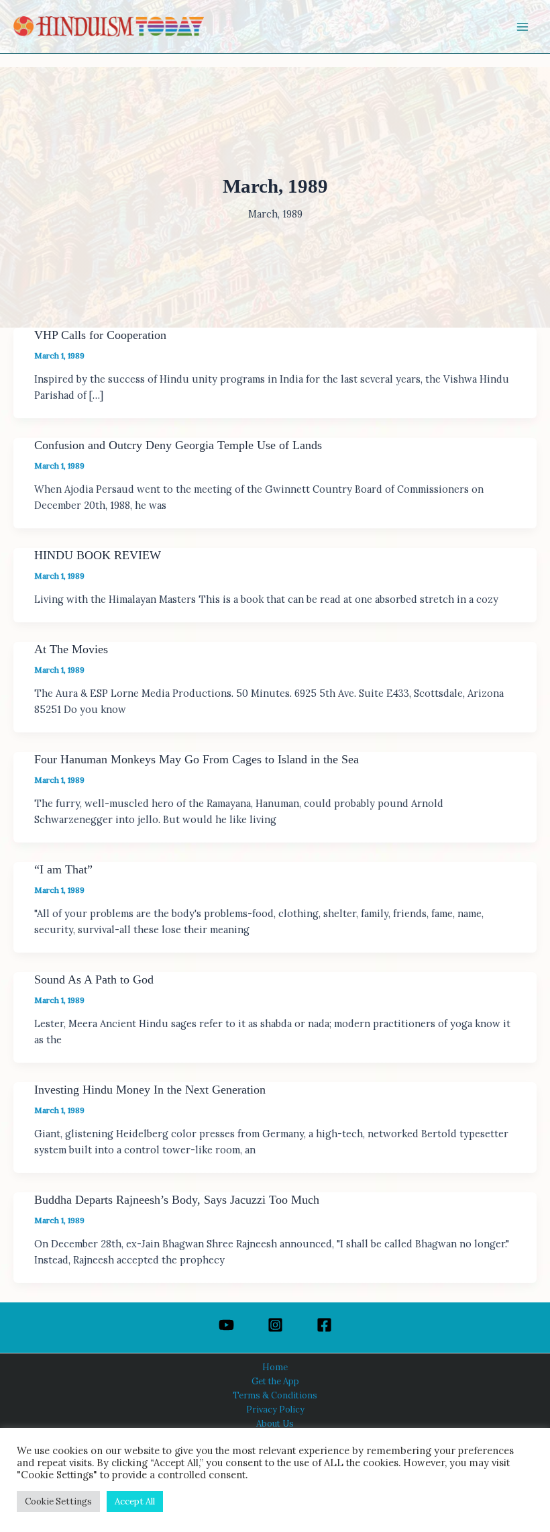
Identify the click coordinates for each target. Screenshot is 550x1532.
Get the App (275, 1381)
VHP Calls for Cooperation (100, 335)
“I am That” (63, 869)
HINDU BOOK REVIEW (97, 555)
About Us (275, 1423)
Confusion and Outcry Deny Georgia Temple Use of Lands (178, 445)
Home (275, 1366)
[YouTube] (226, 1325)
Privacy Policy (275, 1409)
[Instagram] (275, 1325)
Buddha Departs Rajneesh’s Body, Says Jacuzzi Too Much (176, 1199)
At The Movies (71, 649)
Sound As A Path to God (94, 979)
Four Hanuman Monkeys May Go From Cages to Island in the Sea (196, 759)
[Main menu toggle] (522, 27)
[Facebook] (324, 1325)
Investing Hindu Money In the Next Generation (150, 1089)
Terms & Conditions (275, 1395)
